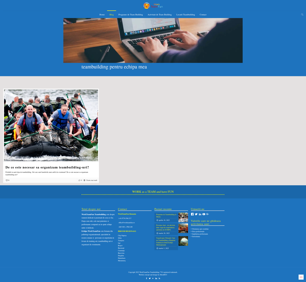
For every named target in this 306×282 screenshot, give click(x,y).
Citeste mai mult (91, 180)
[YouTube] (153, 278)
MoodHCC (163, 275)
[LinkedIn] (156, 278)
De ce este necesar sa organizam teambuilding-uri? (47, 167)
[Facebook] (146, 278)
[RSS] (159, 278)
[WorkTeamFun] (153, 5)
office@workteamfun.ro (127, 222)
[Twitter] (149, 278)
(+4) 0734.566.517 (124, 218)
